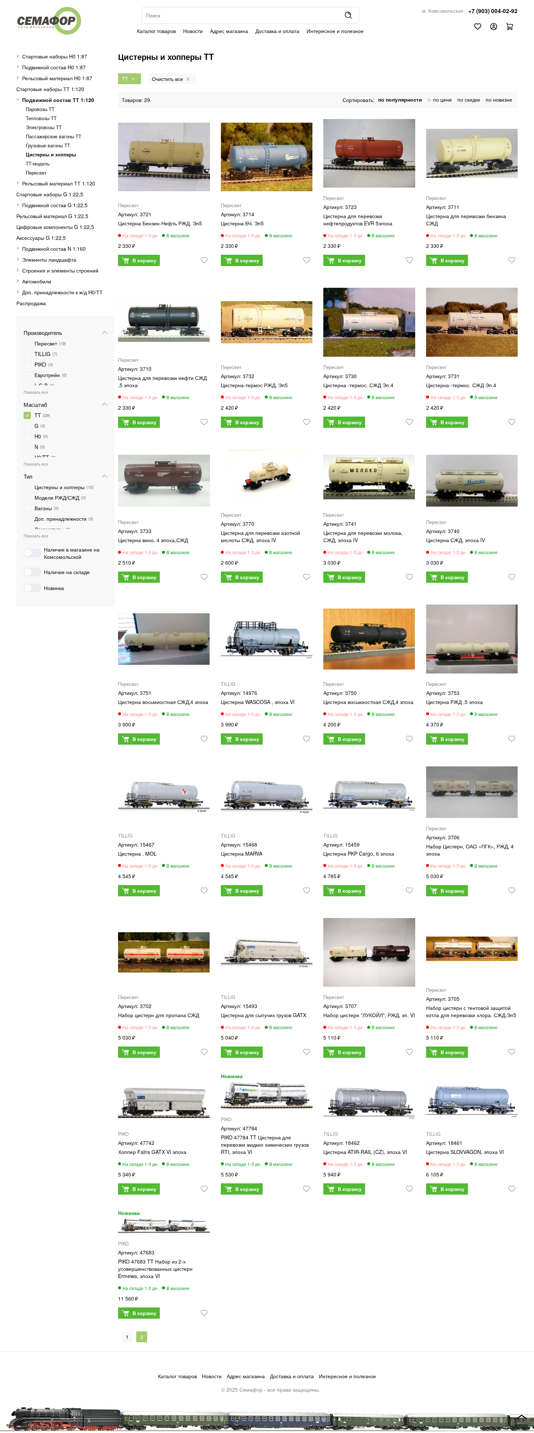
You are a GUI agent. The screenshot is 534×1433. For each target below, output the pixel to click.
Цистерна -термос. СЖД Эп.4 (358, 385)
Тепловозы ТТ (41, 118)
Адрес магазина (229, 30)
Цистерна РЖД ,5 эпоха (454, 701)
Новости (193, 30)
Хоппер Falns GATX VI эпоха (152, 1151)
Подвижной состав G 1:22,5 (55, 205)
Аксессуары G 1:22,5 (41, 237)
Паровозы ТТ (40, 109)
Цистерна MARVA (241, 853)
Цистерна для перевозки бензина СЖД (466, 219)
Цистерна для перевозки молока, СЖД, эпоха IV (362, 536)
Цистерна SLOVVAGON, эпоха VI (465, 1151)
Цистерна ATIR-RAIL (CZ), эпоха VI (365, 1151)
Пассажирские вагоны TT (53, 136)
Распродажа (31, 303)
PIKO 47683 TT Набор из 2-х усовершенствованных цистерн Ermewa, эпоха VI (155, 1269)
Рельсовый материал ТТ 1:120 (58, 183)
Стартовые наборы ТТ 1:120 (50, 89)
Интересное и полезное (335, 30)
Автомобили (36, 281)
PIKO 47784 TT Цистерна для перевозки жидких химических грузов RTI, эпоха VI (265, 1144)
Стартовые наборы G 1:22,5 (49, 194)
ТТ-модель (38, 163)
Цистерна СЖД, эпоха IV (455, 540)
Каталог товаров (156, 30)
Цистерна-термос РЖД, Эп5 (254, 385)
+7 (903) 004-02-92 (493, 11)
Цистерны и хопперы (51, 154)
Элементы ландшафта (49, 259)
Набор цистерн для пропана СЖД (158, 1015)
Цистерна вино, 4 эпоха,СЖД (153, 540)
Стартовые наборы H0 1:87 (54, 56)
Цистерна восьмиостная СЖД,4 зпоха (163, 701)
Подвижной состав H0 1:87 (54, 67)
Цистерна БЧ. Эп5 (242, 223)
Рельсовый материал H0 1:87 (57, 78)
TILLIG (228, 684)
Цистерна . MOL (137, 853)
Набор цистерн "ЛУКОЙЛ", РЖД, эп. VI (369, 1015)
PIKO (123, 1134)
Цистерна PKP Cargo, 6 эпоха (358, 853)
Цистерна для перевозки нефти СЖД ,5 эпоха (162, 381)
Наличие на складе (67, 572)
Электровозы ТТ (44, 127)
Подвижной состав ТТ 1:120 (58, 99)
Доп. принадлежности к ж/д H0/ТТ (62, 292)
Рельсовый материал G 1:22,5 (52, 216)
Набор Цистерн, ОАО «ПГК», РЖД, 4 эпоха (470, 850)
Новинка (54, 587)
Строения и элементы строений (60, 270)
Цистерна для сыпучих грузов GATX (263, 1015)
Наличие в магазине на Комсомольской (72, 553)
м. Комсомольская (442, 11)
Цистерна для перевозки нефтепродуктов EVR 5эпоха (357, 219)
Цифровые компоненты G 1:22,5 (55, 226)
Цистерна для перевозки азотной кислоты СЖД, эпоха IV (260, 536)
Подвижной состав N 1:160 (54, 248)
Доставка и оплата (277, 30)
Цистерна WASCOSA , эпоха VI (258, 701)
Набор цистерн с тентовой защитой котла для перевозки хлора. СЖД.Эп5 (471, 1011)
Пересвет (36, 172)
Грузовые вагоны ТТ (48, 145)
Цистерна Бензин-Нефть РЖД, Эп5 (160, 223)
